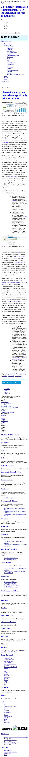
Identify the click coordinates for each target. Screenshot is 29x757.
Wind (5, 681)
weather (9, 68)
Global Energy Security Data (11, 587)
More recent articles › (11, 382)
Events (5, 755)
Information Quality (6, 406)
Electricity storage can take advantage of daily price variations (14, 95)
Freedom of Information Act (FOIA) (10, 407)
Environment (5, 534)
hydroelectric (11, 376)
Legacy (6, 392)
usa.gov (3, 410)
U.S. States (4, 519)
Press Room (4, 747)
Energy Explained (7, 655)
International (5, 526)
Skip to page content (6, 41)
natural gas (10, 48)
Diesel (5, 709)
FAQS (7, 81)
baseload (25, 216)
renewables (10, 67)
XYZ (14, 652)
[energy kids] (14, 730)
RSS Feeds (3, 422)
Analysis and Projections (9, 549)
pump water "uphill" (12, 176)
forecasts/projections (12, 70)
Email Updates (4, 421)
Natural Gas (5, 442)
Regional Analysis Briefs (10, 582)
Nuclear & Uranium (7, 466)
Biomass (6, 680)
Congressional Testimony (10, 752)
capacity (9, 73)
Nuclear (6, 672)
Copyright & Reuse (6, 403)
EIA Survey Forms (7, 480)
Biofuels (6, 678)
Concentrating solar (20, 256)
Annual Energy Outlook (10, 559)
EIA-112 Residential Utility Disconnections (15, 568)
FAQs (2, 702)
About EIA (7, 389)
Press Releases (7, 750)
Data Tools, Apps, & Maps (9, 591)
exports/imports (11, 62)
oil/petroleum (10, 51)
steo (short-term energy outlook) (16, 74)
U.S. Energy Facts (8, 661)
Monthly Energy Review (10, 497)
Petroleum (6, 665)
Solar (5, 684)
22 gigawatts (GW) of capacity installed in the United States (14, 282)
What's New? (5, 734)
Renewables (7, 722)
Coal (2, 458)
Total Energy (5, 489)
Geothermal (7, 683)
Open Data (6, 390)
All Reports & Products (8, 622)
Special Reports (6, 562)
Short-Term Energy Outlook (11, 558)
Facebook (3, 415)
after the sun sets (19, 262)
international (10, 64)
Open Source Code (7, 615)
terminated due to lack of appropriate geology (19, 358)
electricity (9, 49)
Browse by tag (7, 45)
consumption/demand (13, 55)
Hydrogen (6, 675)
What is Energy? (8, 658)
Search (18, 32)
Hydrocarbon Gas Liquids (10, 667)
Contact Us (7, 393)
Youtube (3, 418)
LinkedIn (3, 419)
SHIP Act (6, 570)
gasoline (9, 71)
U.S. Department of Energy (8, 412)
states (8, 61)
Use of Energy (7, 662)
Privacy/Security (5, 402)
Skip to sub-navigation (6, 2)
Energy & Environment (10, 664)
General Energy (8, 716)
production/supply (12, 52)
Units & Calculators (9, 659)
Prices (5, 76)
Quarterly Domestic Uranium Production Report (16, 737)
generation (10, 57)
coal (8, 65)
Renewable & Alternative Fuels (11, 472)
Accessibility (4, 405)
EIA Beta (4, 608)
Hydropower (7, 677)
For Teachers (5, 687)
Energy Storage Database (14, 301)
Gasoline (6, 715)
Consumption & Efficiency (9, 501)
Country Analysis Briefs (10, 583)
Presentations (7, 753)
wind (18, 252)
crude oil (9, 54)
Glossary (3, 81)
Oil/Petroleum (7, 707)
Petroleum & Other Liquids (10, 435)
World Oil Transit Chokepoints (11, 585)
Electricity (4, 450)
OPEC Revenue (8, 586)
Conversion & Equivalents (10, 706)
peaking (14, 200)
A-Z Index (4, 647)
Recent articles (7, 43)
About (5, 79)
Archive (6, 77)
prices (8, 58)
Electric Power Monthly (10, 743)
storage (20, 376)
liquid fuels (10, 46)
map (8, 60)
